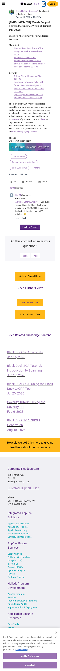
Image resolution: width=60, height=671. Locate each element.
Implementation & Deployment (23, 607)
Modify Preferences (30, 656)
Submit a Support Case (30, 314)
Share (44, 182)
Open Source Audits (17, 604)
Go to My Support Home (30, 276)
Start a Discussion (30, 302)
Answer (29, 182)
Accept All (30, 665)
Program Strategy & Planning (22, 600)
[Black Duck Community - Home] (30, 3)
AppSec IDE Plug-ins (18, 527)
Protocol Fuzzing (16, 577)
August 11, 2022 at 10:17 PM (28, 17)
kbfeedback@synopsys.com (24, 131)
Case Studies (14, 624)
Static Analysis (15, 554)
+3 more (36, 168)
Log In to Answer (30, 227)
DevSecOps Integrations (20, 537)
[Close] (56, 632)
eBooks (11, 627)
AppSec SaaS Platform (19, 523)
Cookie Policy (22, 649)
